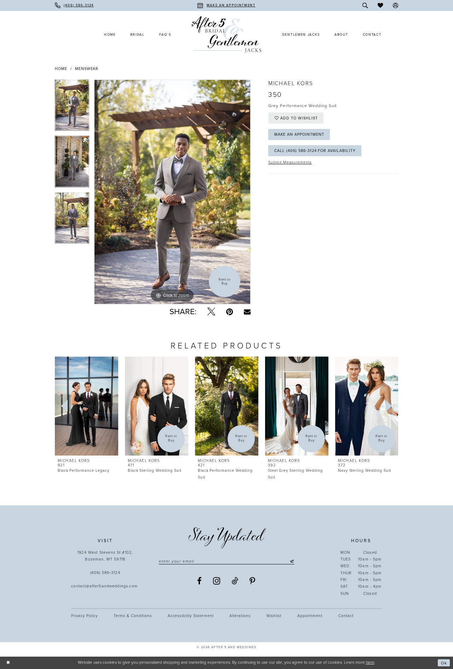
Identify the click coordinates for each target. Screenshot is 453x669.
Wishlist (273, 616)
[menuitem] (74, 5)
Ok (444, 662)
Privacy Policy (84, 616)
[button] (395, 5)
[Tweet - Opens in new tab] (211, 311)
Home (61, 68)
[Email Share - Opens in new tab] (247, 312)
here (370, 662)
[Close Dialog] (8, 663)
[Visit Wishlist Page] (380, 5)
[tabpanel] (72, 108)
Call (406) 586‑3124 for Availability (314, 150)
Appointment (309, 616)
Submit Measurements (290, 162)
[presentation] (86, 406)
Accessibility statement (190, 616)
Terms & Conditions (133, 616)
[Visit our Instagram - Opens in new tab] (217, 581)
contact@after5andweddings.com (105, 586)
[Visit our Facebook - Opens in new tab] (199, 581)
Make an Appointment (299, 134)
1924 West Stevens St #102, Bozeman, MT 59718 (105, 556)
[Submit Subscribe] (290, 561)
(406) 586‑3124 (105, 572)
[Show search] (365, 5)
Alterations (240, 616)
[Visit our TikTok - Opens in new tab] (235, 581)
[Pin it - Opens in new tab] (229, 312)
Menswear (87, 68)
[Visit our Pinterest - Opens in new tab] (253, 581)
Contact (346, 616)
